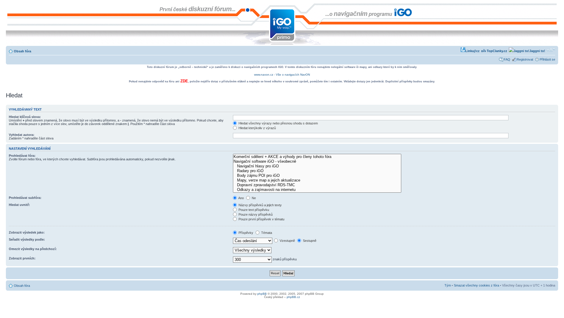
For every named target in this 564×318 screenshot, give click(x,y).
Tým (447, 285)
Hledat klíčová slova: (25, 117)
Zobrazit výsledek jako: (27, 232)
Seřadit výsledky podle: (27, 239)
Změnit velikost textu (551, 50)
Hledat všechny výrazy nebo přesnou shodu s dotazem (278, 123)
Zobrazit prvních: (22, 258)
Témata (266, 232)
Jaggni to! (537, 51)
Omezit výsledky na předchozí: (33, 249)
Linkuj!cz (472, 51)
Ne (253, 198)
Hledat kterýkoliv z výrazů (257, 128)
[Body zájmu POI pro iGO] (317, 175)
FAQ (507, 59)
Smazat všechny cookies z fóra (476, 285)
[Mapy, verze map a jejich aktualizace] (317, 180)
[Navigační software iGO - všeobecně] (317, 161)
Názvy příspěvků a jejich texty (260, 205)
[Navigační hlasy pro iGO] (317, 166)
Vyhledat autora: (21, 134)
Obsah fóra (22, 51)
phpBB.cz (293, 297)
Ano (241, 198)
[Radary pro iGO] (317, 171)
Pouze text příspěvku (253, 210)
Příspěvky (245, 232)
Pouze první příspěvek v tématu (261, 219)
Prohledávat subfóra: (25, 197)
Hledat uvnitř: (19, 205)
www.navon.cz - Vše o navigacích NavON (282, 74)
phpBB (262, 293)
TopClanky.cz (496, 51)
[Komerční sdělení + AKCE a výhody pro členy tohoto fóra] (317, 156)
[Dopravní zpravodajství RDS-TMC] (317, 185)
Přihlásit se (547, 59)
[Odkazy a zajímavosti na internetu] (317, 189)
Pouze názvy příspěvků (255, 214)
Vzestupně (287, 240)
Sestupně (309, 240)
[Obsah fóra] (10, 6)
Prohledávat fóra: (22, 155)
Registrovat (525, 59)
